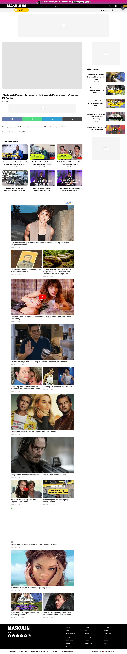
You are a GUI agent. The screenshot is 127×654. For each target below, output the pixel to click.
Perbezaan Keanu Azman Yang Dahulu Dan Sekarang (96, 116)
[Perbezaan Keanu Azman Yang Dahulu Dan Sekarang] (115, 116)
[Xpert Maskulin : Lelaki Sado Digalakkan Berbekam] (69, 178)
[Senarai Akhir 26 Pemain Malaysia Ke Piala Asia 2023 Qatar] (115, 103)
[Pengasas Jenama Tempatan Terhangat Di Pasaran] (115, 90)
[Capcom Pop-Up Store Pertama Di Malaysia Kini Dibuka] (115, 77)
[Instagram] (104, 10)
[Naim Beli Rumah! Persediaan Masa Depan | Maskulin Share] (69, 152)
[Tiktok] (108, 10)
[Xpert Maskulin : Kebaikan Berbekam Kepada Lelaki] (42, 178)
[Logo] (16, 5)
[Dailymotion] (112, 10)
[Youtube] (110, 10)
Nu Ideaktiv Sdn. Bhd (99, 651)
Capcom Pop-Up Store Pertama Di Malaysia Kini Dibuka (96, 77)
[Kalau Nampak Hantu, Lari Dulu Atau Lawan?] (115, 129)
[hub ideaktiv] (115, 5)
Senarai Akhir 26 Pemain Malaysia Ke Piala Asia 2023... (96, 103)
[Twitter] (106, 10)
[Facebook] (101, 10)
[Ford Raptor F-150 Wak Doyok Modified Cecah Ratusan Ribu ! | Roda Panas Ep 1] (15, 178)
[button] (110, 6)
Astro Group (113, 651)
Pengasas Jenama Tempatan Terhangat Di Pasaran (96, 90)
